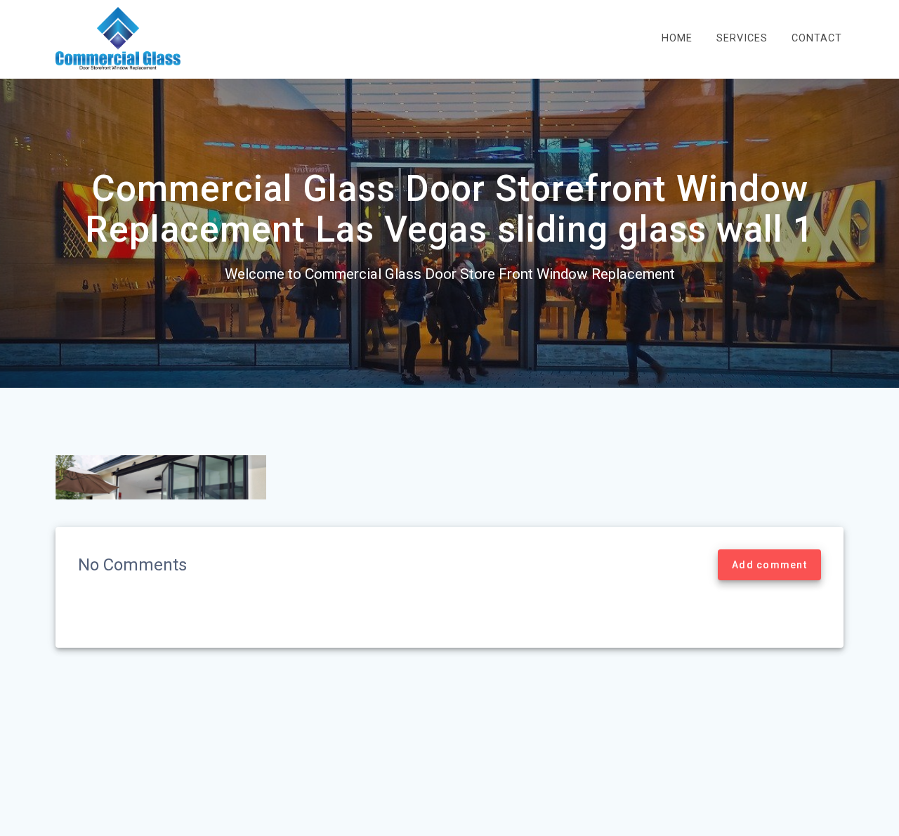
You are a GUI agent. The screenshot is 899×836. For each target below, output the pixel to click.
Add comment (769, 564)
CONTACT (817, 38)
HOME (677, 38)
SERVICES (742, 38)
